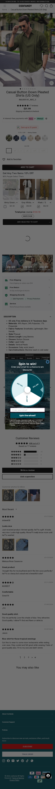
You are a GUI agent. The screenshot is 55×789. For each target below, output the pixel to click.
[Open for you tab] (48, 776)
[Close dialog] (47, 362)
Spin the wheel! (27, 415)
